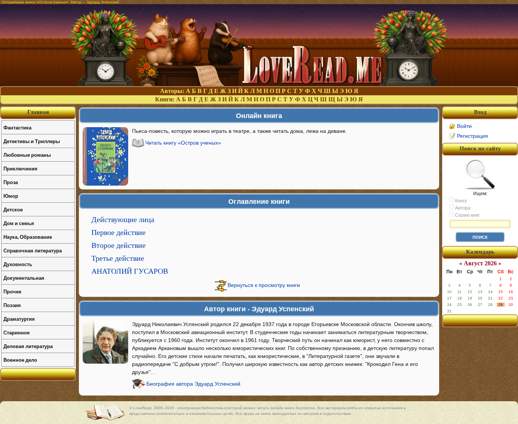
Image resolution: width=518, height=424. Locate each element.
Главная (38, 112)
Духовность (17, 264)
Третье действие (117, 258)
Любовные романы (27, 154)
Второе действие (118, 245)
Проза (10, 182)
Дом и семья (18, 223)
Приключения (20, 168)
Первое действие (118, 232)
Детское (13, 209)
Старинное (16, 332)
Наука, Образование (27, 236)
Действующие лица (122, 219)
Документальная (23, 277)
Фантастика (17, 127)
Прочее (12, 291)
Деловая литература (28, 346)
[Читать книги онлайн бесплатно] (259, 84)
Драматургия (19, 318)
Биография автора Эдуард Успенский (193, 384)
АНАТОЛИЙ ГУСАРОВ (129, 271)
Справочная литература (32, 250)
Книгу (460, 200)
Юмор (10, 195)
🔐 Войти (460, 126)
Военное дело (20, 359)
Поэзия (12, 305)
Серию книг (467, 215)
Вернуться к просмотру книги (264, 285)
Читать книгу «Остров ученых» (183, 143)
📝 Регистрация (468, 136)
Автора (462, 208)
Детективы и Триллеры (31, 141)
